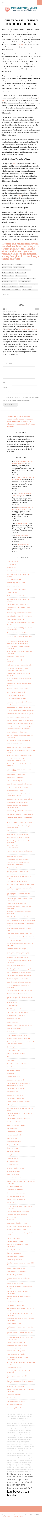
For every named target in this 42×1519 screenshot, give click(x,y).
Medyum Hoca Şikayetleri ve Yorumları (19, 1118)
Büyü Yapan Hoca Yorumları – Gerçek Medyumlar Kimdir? (18, 826)
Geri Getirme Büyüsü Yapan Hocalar (18, 717)
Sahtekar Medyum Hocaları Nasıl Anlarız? (20, 799)
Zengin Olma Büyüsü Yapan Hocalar (18, 1102)
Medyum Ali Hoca (18, 1516)
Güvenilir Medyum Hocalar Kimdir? (17, 834)
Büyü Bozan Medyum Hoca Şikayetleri (19, 972)
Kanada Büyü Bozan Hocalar (16, 1354)
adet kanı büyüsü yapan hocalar (24, 1446)
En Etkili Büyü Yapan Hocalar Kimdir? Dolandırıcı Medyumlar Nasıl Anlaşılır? (18, 953)
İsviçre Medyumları (13, 1148)
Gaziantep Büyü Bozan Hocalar (17, 1346)
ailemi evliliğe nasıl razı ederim (22, 1460)
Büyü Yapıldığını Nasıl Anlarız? (16, 699)
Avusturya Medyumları (14, 1122)
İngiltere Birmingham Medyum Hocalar (19, 1226)
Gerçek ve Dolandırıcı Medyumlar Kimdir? (20, 990)
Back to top (34, 1514)
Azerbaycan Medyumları (14, 1135)
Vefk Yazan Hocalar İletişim (15, 656)
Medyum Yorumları (21, 17)
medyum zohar (25, 287)
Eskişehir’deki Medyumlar (15, 1190)
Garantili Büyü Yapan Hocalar (16, 583)
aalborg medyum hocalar (15, 1428)
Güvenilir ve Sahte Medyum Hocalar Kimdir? (20, 885)
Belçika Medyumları (13, 1145)
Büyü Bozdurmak (12, 1057)
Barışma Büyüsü (12, 592)
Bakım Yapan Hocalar (13, 1067)
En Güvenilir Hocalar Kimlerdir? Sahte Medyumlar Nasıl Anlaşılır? (18, 863)
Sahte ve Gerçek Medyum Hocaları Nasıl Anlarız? (22, 508)
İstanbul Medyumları (13, 1203)
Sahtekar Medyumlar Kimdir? (16, 1080)
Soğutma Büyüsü (12, 1022)
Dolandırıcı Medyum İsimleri (15, 695)
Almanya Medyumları (13, 1151)
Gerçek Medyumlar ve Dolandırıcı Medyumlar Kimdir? (17, 806)
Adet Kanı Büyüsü (12, 1092)
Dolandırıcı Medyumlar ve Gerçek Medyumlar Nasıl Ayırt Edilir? (17, 759)
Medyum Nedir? (12, 568)
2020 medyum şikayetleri (21, 1423)
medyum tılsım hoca (9, 284)
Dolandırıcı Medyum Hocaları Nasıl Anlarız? (20, 571)
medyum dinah (21, 275)
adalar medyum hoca (24, 1432)
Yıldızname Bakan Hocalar (15, 791)
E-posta (5, 387)
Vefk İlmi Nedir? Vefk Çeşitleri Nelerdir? (19, 1038)
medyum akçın (19, 267)
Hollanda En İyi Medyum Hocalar (17, 1215)
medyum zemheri (26, 1416)
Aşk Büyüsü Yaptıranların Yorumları (18, 1063)
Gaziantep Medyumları (14, 1141)
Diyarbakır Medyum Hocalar (15, 1168)
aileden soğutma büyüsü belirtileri (17, 1453)
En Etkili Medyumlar (13, 586)
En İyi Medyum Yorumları (14, 868)
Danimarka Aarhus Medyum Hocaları (18, 1211)
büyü (14, 163)
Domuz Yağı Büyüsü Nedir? (15, 1095)
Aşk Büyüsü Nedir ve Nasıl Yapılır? (17, 1012)
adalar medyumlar (13, 1435)
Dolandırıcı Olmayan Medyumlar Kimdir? (19, 784)
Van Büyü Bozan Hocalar (15, 1302)
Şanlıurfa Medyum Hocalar (15, 1283)
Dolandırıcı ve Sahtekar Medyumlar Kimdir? (20, 710)
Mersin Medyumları (13, 1398)
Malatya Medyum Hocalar (15, 1275)
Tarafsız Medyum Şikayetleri (16, 965)
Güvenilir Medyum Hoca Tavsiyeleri (18, 859)
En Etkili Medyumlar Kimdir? (15, 596)
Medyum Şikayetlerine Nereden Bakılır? (19, 975)
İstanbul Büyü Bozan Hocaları (16, 1199)
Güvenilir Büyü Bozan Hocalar (16, 774)
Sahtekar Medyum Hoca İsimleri (17, 903)
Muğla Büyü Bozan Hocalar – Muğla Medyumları (23, 462)
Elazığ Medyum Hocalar (14, 1367)
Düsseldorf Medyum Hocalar (16, 1125)
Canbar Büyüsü (12, 1002)
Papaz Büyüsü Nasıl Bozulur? (16, 619)
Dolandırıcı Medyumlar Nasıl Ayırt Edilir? (19, 982)
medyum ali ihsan (8, 270)
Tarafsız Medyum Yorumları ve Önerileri (19, 811)
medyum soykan (24, 281)
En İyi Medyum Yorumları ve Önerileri (18, 837)
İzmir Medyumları (12, 1138)
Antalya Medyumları (13, 1171)
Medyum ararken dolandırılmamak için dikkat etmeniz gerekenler (19, 1084)
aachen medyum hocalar (27, 1425)
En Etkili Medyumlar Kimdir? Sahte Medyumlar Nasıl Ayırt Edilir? (17, 669)
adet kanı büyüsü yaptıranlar (16, 1448)
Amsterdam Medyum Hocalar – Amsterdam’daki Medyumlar (16, 1350)
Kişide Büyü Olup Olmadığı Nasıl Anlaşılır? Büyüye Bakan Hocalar (19, 703)
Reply (37, 309)
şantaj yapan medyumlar (11, 289)
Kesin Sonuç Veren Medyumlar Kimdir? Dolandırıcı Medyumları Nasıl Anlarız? (19, 728)
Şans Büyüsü (11, 1060)
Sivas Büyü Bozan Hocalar (15, 1250)
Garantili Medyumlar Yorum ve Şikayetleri (20, 720)
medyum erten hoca (9, 278)
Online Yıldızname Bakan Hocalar (17, 732)
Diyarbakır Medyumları (14, 1394)
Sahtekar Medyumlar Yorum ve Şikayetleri (21, 494)
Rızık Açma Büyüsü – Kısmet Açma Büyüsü (20, 934)
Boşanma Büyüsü (12, 564)
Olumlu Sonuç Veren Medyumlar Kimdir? (19, 613)
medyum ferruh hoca (27, 278)
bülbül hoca (7, 267)
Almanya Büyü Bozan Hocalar (16, 1401)
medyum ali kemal (24, 270)
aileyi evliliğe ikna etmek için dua (21, 1472)
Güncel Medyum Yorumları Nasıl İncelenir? (20, 917)
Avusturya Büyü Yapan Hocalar (16, 1230)
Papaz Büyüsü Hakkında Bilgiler (17, 1035)
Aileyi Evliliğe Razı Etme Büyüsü (16, 589)
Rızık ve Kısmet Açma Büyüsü (16, 1015)
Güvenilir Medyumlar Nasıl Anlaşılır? (18, 802)
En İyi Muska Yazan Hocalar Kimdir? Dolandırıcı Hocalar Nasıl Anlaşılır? (18, 642)
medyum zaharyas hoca (28, 284)
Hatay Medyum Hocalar (14, 1155)
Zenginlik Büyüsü (12, 1005)
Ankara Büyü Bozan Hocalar (16, 1196)
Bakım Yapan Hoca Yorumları (16, 1098)
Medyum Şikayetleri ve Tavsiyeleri (17, 979)
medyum (21, 44)
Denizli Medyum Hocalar (14, 1260)
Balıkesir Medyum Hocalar (15, 1241)
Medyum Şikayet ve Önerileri (16, 1088)
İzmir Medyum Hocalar (14, 1253)
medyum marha (16, 1416)
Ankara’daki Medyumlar (14, 1404)
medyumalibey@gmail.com (27, 329)
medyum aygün (7, 273)
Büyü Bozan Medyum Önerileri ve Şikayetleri (21, 920)
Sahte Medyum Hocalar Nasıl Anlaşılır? (19, 747)
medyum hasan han (9, 281)
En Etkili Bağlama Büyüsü (15, 781)
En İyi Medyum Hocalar (14, 579)
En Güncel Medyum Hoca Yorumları (18, 957)
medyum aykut (20, 273)
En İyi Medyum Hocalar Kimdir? (16, 633)
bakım (20, 196)
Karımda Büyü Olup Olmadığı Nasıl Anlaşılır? (20, 723)
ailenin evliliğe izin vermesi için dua (18, 1462)
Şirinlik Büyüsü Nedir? (13, 1047)
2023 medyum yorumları (19, 1474)
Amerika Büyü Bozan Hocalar (16, 1408)
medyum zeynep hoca (10, 287)
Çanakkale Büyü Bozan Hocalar (17, 1271)
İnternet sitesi (7, 392)
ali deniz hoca (8, 264)
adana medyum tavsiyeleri (20, 1442)
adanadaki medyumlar (14, 1444)
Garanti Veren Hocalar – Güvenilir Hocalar (20, 814)
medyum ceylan (8, 275)
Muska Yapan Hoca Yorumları (16, 1053)
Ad (4, 382)
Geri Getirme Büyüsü (13, 1019)
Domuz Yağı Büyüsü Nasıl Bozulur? (18, 787)
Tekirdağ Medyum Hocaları (15, 1256)
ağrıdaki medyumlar (24, 1451)
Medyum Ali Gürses (7, 1516)
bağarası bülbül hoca (24, 264)
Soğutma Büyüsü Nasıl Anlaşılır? (17, 949)
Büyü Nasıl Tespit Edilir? (14, 940)
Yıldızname (10, 1073)
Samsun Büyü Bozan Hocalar (16, 1342)
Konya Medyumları (13, 1158)
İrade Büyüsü (11, 1032)
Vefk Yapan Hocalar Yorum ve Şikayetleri (19, 665)
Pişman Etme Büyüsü (13, 1077)
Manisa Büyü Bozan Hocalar (16, 1305)
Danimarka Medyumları (14, 1132)
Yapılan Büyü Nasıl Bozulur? (15, 777)
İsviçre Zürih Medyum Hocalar (16, 1193)
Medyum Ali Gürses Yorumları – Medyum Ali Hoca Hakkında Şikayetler (20, 1043)
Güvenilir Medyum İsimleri (15, 856)
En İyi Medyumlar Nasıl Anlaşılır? (17, 881)
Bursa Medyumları (13, 1165)
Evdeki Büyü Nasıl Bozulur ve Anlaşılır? (19, 969)
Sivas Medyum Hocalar (14, 1324)
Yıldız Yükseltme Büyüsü (14, 744)
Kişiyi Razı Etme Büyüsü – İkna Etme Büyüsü (20, 937)
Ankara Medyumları (13, 1161)
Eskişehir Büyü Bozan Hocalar (16, 1268)
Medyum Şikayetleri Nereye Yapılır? (18, 604)
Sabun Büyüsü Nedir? (14, 1050)
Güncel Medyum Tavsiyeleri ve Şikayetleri (20, 616)
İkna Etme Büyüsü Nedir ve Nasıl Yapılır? (19, 1025)
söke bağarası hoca (30, 289)
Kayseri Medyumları (13, 1238)
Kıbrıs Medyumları (22, 523)
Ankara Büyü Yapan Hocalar (16, 1178)
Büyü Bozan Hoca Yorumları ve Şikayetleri (20, 822)
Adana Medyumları (13, 1175)
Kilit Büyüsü (10, 1105)
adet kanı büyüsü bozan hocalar (19, 1491)
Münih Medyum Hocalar (14, 1009)
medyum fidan (21, 1414)
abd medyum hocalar (18, 1430)
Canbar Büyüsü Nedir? (14, 1028)
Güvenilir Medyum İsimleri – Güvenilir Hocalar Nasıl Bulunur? (18, 795)
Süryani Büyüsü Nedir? (14, 1070)
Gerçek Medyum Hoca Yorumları (17, 994)
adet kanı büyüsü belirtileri (20, 1476)
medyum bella (11, 1414)
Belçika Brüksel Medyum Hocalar (17, 1223)
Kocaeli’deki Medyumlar (14, 1186)
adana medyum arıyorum (20, 1437)
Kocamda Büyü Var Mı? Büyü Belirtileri (18, 740)
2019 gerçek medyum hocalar (16, 1419)
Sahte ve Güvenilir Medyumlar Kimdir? (19, 707)
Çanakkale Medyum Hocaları (16, 1386)
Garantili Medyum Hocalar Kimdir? (17, 689)
